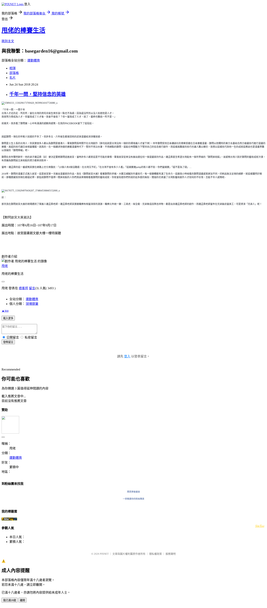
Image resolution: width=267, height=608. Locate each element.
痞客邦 (23, 288)
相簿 (12, 68)
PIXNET (104, 553)
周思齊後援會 (133, 492)
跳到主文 (8, 41)
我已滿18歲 (9, 600)
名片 (12, 77)
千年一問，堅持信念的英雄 (37, 94)
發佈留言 (8, 342)
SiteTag (259, 526)
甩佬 (5, 266)
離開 (22, 600)
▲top (5, 310)
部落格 (14, 73)
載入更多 (8, 318)
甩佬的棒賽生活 (23, 30)
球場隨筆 (32, 303)
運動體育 (33, 60)
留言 (32, 288)
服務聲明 (171, 553)
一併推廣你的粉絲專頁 (133, 499)
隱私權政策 (155, 553)
